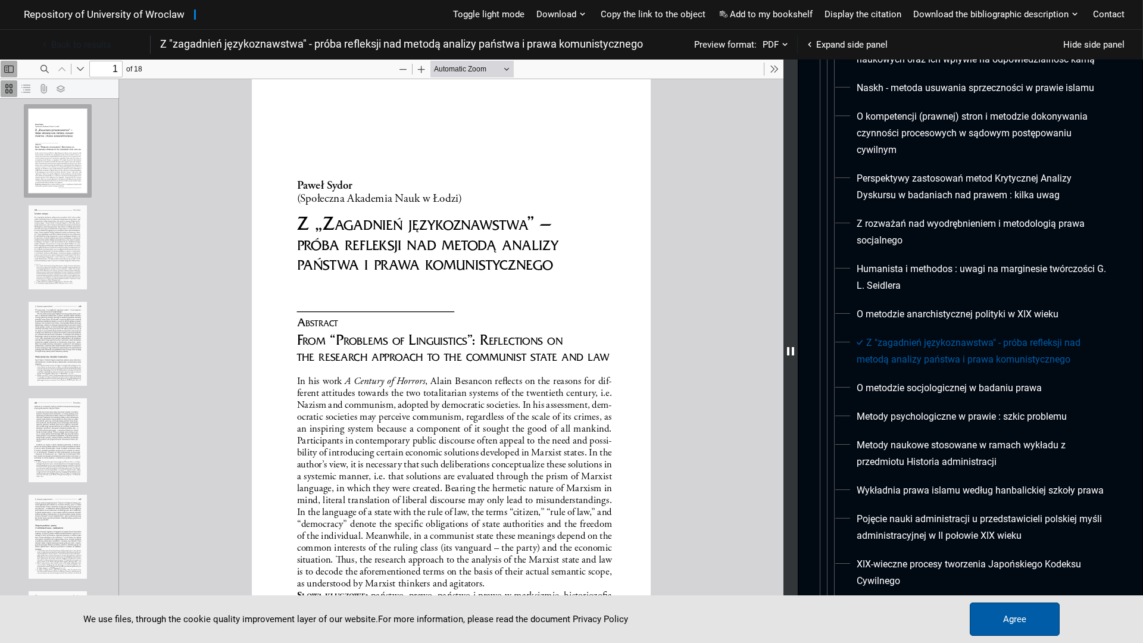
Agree (1014, 619)
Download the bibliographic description (991, 14)
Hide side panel (1094, 44)
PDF (771, 44)
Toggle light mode (488, 14)
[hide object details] (790, 351)
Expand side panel (852, 44)
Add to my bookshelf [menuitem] (771, 14)
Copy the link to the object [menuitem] (653, 14)
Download (556, 14)
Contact (1109, 14)
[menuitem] (975, 88)
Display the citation (863, 14)
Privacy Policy (600, 619)
